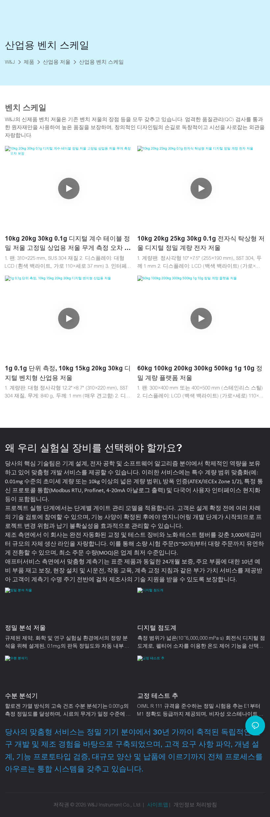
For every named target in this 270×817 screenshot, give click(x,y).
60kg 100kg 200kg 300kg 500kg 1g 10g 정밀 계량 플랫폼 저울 (199, 373)
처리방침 (206, 805)
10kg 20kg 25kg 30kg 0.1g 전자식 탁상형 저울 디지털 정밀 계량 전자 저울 (201, 243)
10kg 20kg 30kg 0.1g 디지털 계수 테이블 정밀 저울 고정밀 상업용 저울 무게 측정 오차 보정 (68, 244)
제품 (29, 62)
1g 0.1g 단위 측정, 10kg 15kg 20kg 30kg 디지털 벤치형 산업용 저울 (68, 373)
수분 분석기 (21, 695)
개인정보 (185, 805)
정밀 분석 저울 (25, 627)
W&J (10, 62)
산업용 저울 (56, 62)
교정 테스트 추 (157, 695)
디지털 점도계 (156, 627)
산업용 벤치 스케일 (101, 62)
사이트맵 (157, 805)
